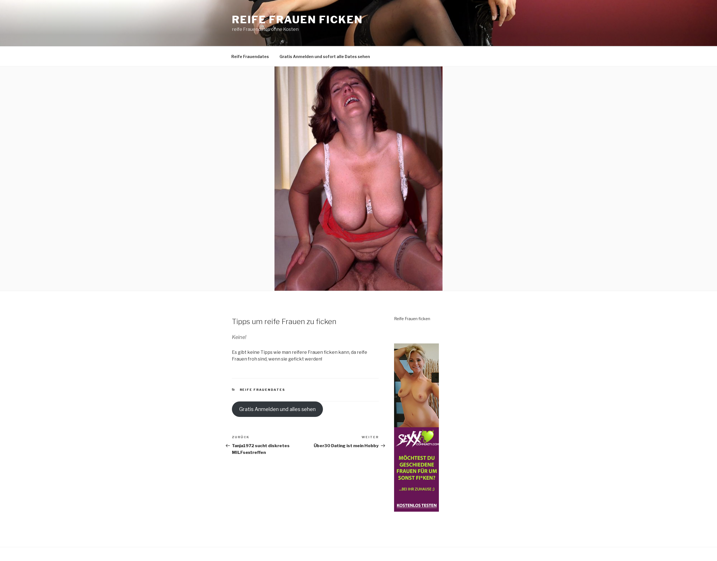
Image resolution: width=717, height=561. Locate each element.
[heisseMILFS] (416, 508)
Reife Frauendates (250, 56)
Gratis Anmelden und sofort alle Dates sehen (325, 56)
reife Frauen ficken (297, 19)
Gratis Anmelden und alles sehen (277, 409)
